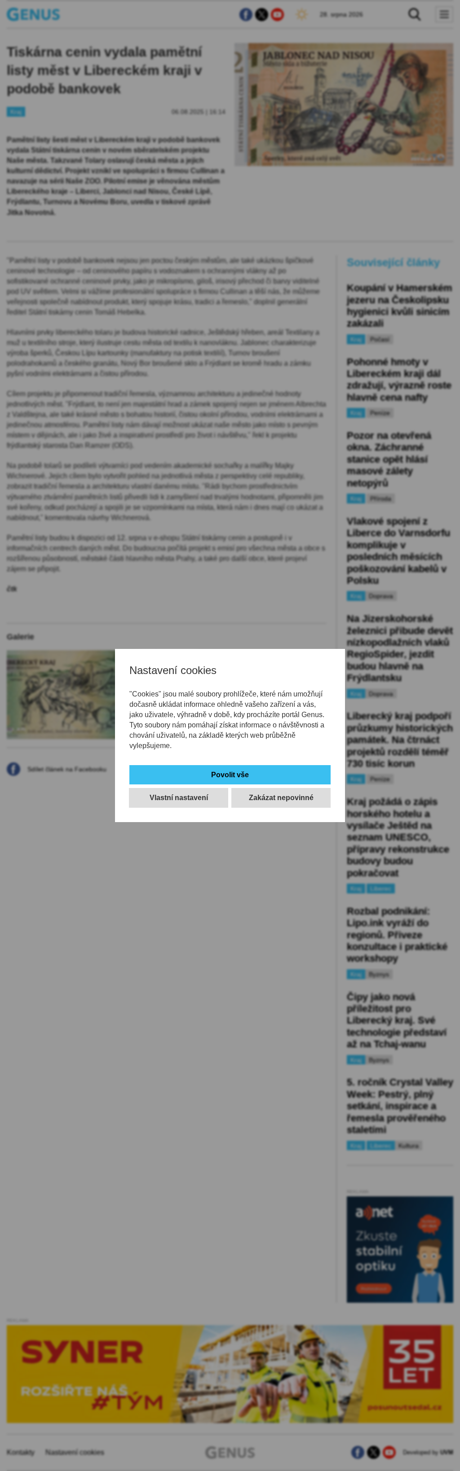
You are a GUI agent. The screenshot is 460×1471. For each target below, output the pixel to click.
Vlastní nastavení (179, 797)
